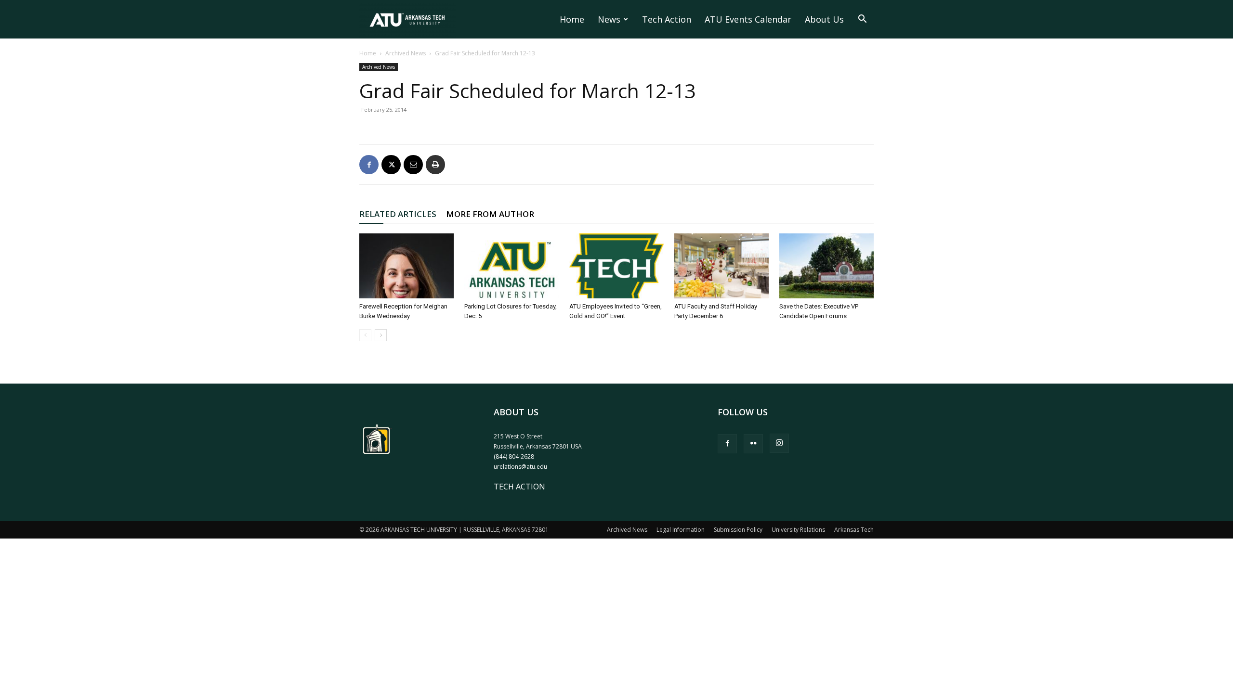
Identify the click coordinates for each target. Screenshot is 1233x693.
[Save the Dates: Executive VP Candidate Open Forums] (826, 265)
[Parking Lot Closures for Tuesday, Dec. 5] (511, 265)
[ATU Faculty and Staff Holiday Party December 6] (721, 265)
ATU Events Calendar (748, 19)
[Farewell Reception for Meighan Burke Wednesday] (406, 265)
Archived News (405, 53)
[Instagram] (779, 443)
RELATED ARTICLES (397, 213)
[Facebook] (369, 164)
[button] (862, 19)
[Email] (413, 164)
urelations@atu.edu (520, 466)
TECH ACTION (519, 486)
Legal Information (680, 530)
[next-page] (381, 335)
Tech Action (666, 19)
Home (572, 19)
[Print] (435, 164)
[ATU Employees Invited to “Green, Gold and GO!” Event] (616, 265)
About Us (824, 19)
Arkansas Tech (854, 530)
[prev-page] (365, 335)
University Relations (798, 530)
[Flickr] (753, 443)
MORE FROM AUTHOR (490, 213)
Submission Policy (738, 530)
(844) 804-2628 (514, 456)
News (609, 19)
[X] (391, 164)
